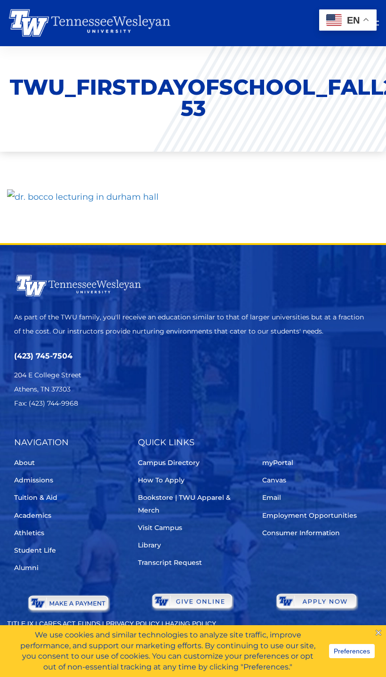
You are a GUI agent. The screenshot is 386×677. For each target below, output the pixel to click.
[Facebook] (46, 431)
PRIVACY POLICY (133, 624)
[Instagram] (73, 431)
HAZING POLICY (190, 624)
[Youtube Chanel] (99, 431)
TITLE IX (20, 624)
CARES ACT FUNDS (69, 624)
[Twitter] (20, 431)
